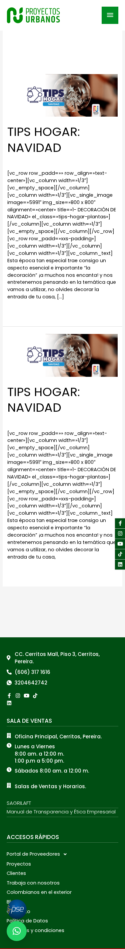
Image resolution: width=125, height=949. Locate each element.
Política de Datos (27, 920)
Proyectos (19, 864)
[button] (62, 854)
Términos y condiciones (35, 930)
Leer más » (20, 311)
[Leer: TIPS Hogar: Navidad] (62, 95)
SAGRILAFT (19, 802)
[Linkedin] (9, 702)
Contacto (18, 911)
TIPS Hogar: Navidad (43, 139)
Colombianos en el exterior (39, 892)
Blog (12, 901)
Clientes (16, 873)
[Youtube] (120, 544)
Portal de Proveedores (33, 854)
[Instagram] (120, 534)
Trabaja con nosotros (33, 883)
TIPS (12, 161)
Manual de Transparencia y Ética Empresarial (61, 811)
